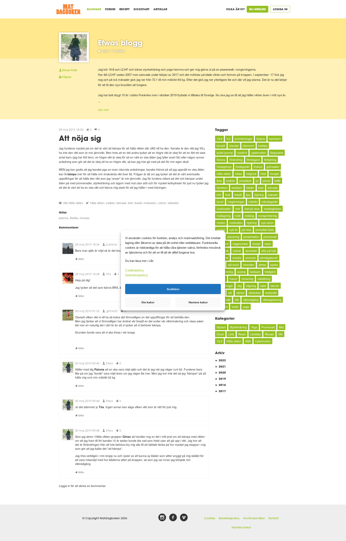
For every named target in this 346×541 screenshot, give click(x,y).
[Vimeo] (184, 518)
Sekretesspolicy (229, 518)
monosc (84, 218)
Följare (66, 77)
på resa (246, 230)
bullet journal (225, 153)
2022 (220, 360)
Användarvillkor (254, 518)
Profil (69, 70)
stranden (248, 265)
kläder (250, 188)
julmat (266, 181)
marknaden (224, 209)
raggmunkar (240, 244)
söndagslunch (269, 258)
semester (251, 251)
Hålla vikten (75, 203)
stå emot (233, 265)
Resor (242, 334)
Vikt (65, 203)
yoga (246, 307)
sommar (250, 258)
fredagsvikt (242, 167)
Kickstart (141, 9)
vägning (251, 286)
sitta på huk (268, 251)
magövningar (236, 202)
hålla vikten (97, 203)
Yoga (254, 327)
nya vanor (267, 223)
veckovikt (271, 293)
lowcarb (273, 195)
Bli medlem (257, 9)
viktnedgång (250, 300)
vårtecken (254, 293)
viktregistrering (272, 300)
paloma (63, 218)
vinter (235, 307)
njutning (252, 223)
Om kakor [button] (147, 302)
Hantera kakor (241, 527)
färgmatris (276, 153)
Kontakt (273, 518)
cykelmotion (258, 153)
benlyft (221, 146)
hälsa (238, 174)
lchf (219, 195)
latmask (121, 203)
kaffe (278, 181)
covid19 (242, 153)
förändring (235, 160)
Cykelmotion (263, 341)
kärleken (222, 188)
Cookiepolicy (134, 270)
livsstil (138, 203)
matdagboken (272, 209)
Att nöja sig (80, 138)
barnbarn (275, 139)
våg (239, 286)
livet (130, 203)
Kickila (74, 218)
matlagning (224, 216)
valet (263, 286)
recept (256, 244)
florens (221, 160)
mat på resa (252, 209)
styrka (274, 265)
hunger (274, 174)
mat (237, 209)
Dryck (220, 334)
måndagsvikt (270, 202)
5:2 (228, 139)
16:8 (219, 139)
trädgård (270, 272)
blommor (248, 146)
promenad (270, 237)
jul (257, 181)
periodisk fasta (264, 230)
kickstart (237, 188)
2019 (220, 379)
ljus (248, 195)
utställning (263, 279)
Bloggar (94, 9)
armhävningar (243, 139)
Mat (281, 327)
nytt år (233, 230)
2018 (220, 385)
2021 (220, 366)
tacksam (255, 272)
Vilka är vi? (235, 9)
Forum (110, 9)
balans (260, 139)
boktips (262, 146)
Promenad (268, 327)
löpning (259, 195)
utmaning (247, 279)
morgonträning (267, 216)
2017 (220, 391)
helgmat (251, 174)
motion (221, 223)
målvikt (252, 202)
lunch (220, 202)
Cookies (209, 518)
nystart (221, 230)
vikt (237, 300)
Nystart (221, 327)
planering (233, 237)
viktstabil (173, 203)
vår (230, 293)
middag (249, 216)
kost (261, 188)
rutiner (162, 203)
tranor (233, 279)
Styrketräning (238, 327)
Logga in (280, 9)
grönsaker (273, 167)
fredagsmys (224, 167)
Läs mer (103, 109)
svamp (241, 272)
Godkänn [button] (173, 289)
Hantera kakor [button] (198, 302)
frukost (258, 167)
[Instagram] (162, 518)
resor (268, 244)
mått (237, 216)
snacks (236, 258)
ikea (219, 181)
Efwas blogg (120, 42)
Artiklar (160, 9)
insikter (110, 203)
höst (263, 174)
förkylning (270, 160)
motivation (149, 203)
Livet (231, 334)
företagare (253, 160)
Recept (124, 9)
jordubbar (245, 181)
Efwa (109, 363)
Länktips (255, 334)
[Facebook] (173, 518)
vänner (274, 286)
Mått (248, 341)
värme (240, 293)
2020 (220, 372)
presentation (251, 237)
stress (262, 265)
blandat (234, 146)
